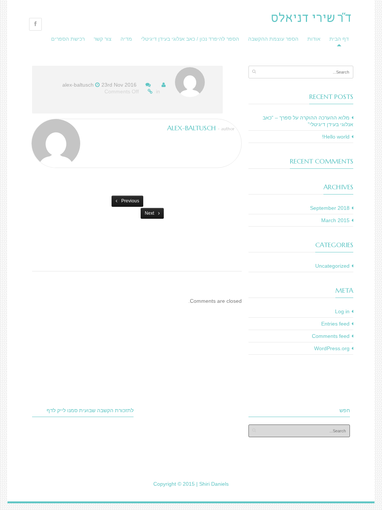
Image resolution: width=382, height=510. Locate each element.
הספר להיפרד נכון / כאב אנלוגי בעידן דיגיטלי (190, 38)
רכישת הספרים (68, 38)
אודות (313, 38)
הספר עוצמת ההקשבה (273, 38)
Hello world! (336, 137)
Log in (342, 311)
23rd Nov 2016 (119, 85)
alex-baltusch (78, 85)
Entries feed (335, 324)
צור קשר (103, 38)
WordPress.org (332, 348)
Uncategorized (332, 266)
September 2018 (330, 208)
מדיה (126, 38)
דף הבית (339, 38)
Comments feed (331, 336)
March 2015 (335, 220)
